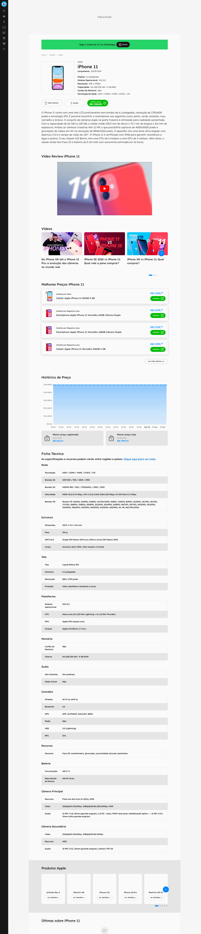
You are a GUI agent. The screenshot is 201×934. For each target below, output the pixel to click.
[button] (156, 361)
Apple (61, 55)
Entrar (125, 44)
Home (43, 55)
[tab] (51, 103)
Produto (52, 55)
